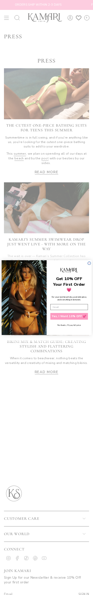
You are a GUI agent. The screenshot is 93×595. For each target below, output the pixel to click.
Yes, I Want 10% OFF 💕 (69, 316)
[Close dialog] (89, 263)
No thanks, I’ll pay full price (69, 325)
